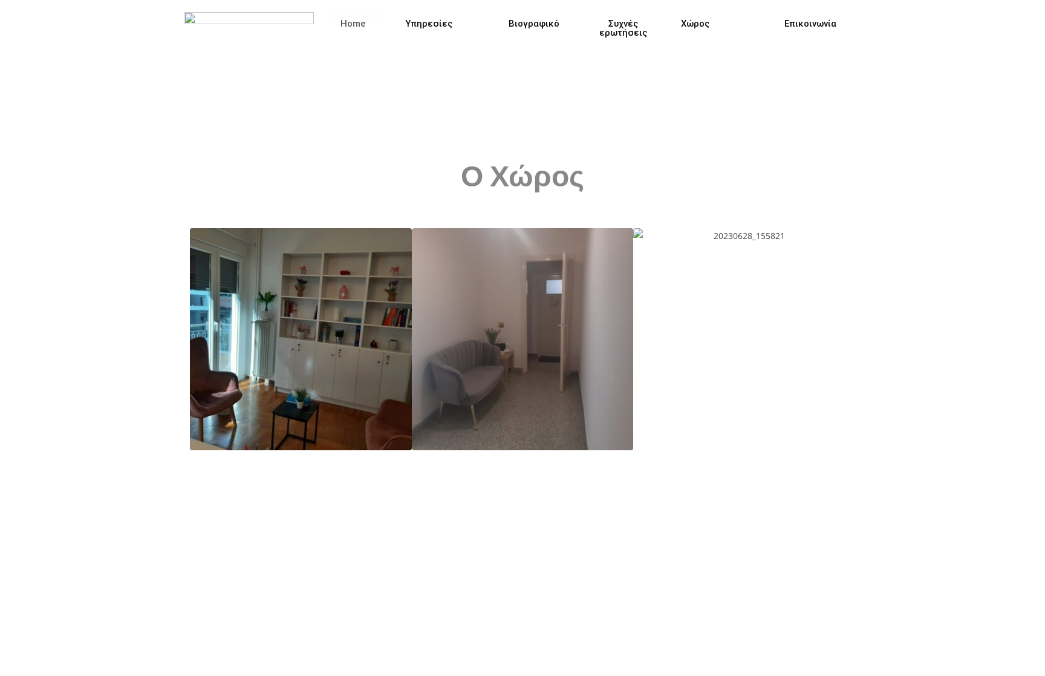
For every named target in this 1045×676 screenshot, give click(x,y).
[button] (203, 339)
